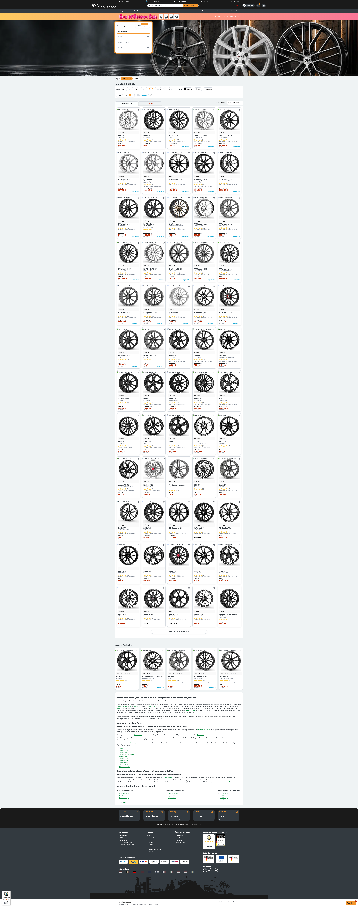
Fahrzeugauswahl (136, 743)
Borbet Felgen (123, 796)
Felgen (122, 11)
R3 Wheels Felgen (124, 798)
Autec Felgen (122, 802)
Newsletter (152, 838)
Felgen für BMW (123, 752)
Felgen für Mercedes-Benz (126, 754)
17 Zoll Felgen (224, 796)
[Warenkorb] (264, 5)
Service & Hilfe (233, 11)
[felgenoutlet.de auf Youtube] (216, 870)
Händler (151, 844)
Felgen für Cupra (123, 758)
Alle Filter (126, 95)
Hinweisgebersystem (126, 842)
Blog (218, 11)
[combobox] (133, 31)
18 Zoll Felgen (224, 794)
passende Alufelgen (203, 730)
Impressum (123, 835)
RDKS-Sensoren (230, 782)
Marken (154, 11)
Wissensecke (138, 735)
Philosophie (179, 835)
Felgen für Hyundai (124, 767)
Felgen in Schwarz (173, 794)
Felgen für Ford (123, 760)
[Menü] (9, 892)
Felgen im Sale (190, 710)
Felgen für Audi (123, 750)
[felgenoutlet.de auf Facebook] (205, 870)
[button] (131, 832)
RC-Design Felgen (124, 794)
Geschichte (179, 838)
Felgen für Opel (123, 765)
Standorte (179, 840)
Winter (119, 708)
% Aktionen (204, 11)
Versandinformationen (155, 847)
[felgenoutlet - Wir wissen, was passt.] (104, 5)
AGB (121, 838)
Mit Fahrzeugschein (143, 25)
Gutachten (200, 735)
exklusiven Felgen (153, 706)
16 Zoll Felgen (224, 800)
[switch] (6, 903)
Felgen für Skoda (124, 756)
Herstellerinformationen (127, 844)
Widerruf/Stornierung (155, 849)
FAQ (150, 835)
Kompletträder (168, 778)
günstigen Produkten (124, 706)
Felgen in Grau (172, 798)
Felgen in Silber (172, 796)
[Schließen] (238, 17)
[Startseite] (117, 78)
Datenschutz (123, 840)
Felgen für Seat (123, 763)
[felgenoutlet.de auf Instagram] (210, 870)
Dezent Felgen (123, 800)
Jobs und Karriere (181, 842)
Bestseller (137, 706)
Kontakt (151, 842)
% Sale (150, 103)
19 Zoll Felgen (224, 798)
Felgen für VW (123, 748)
